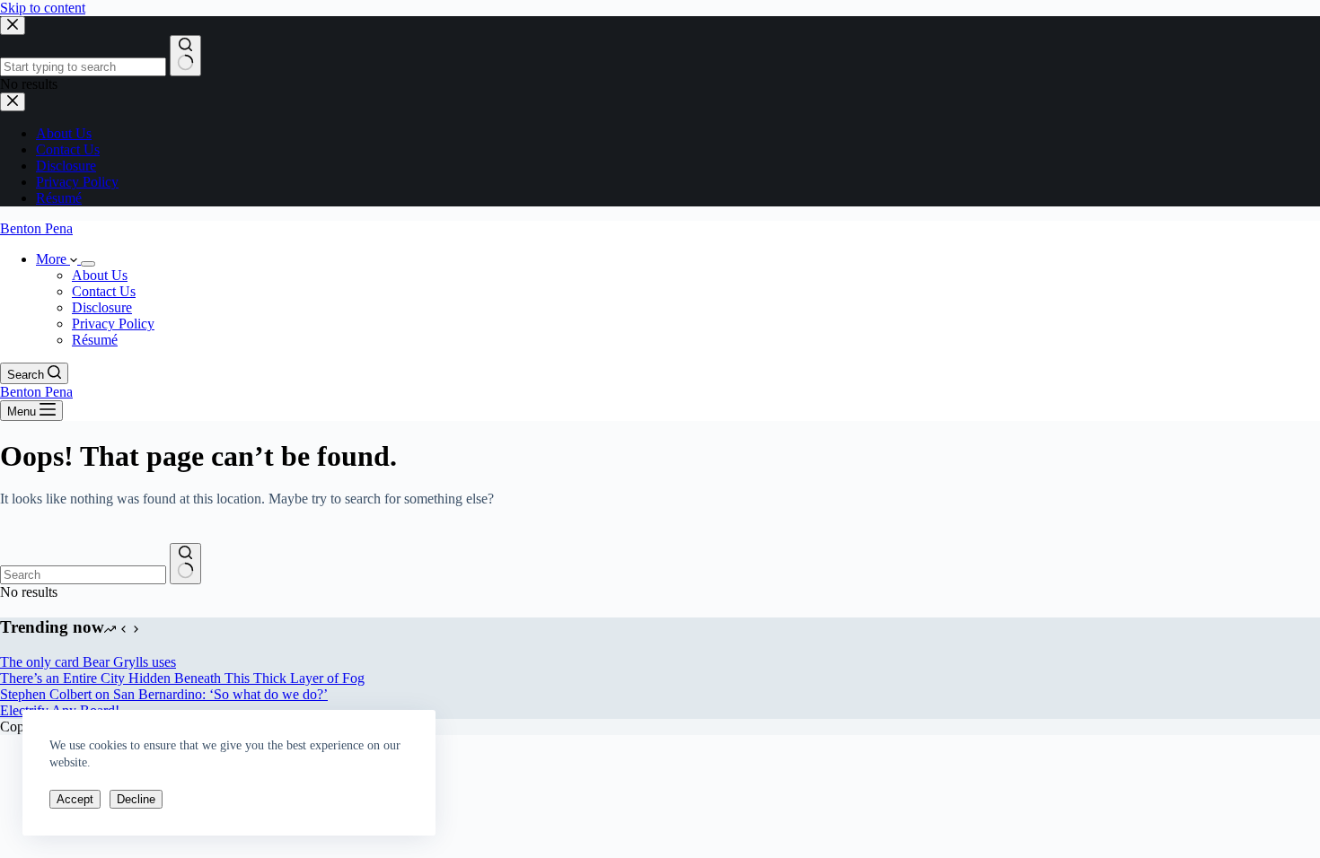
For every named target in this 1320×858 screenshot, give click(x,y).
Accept (75, 799)
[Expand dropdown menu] (88, 264)
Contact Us (104, 291)
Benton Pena (36, 228)
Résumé (95, 339)
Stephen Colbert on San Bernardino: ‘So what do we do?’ (164, 694)
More (53, 259)
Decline (136, 799)
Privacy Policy (113, 323)
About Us (100, 275)
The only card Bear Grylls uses (88, 662)
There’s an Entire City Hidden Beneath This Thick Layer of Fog (182, 678)
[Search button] (185, 563)
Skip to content (42, 7)
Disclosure (102, 307)
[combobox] (83, 574)
